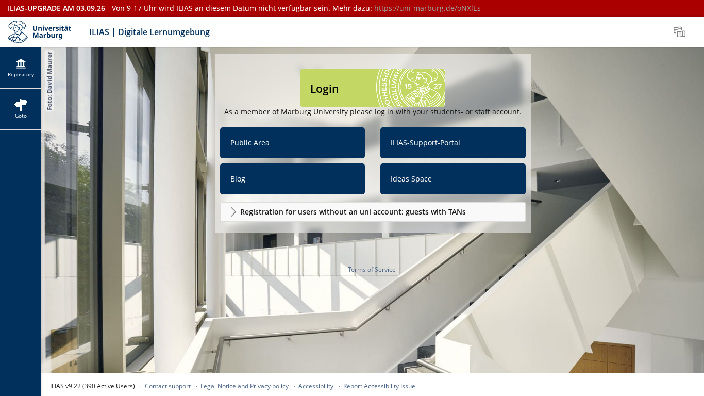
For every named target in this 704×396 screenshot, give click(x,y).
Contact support (168, 386)
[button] (373, 212)
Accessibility (315, 386)
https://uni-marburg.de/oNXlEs (427, 8)
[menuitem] (680, 31)
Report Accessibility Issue (379, 386)
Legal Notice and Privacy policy (244, 386)
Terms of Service (372, 269)
